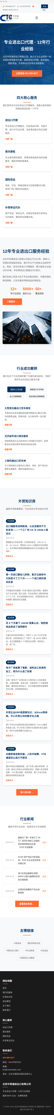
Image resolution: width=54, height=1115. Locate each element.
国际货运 (6, 1036)
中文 (44, 6)
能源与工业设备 (16, 390)
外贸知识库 (7, 997)
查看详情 (8, 425)
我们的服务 (7, 992)
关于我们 (6, 1006)
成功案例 (6, 1001)
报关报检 (6, 1032)
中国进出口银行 (12, 951)
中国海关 (17, 943)
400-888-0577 (10, 6)
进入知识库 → (27, 792)
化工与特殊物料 (15, 396)
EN (44, 10)
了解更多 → (12, 302)
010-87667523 (25, 6)
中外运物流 (29, 951)
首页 (5, 988)
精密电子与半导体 (37, 390)
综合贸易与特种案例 (36, 396)
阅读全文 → (11, 556)
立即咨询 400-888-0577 (27, 73)
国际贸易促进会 (33, 943)
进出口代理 (7, 1027)
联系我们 (6, 1010)
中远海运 (44, 951)
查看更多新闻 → (27, 904)
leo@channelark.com (12, 1070)
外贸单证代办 (8, 1041)
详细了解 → (10, 139)
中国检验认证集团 (27, 958)
